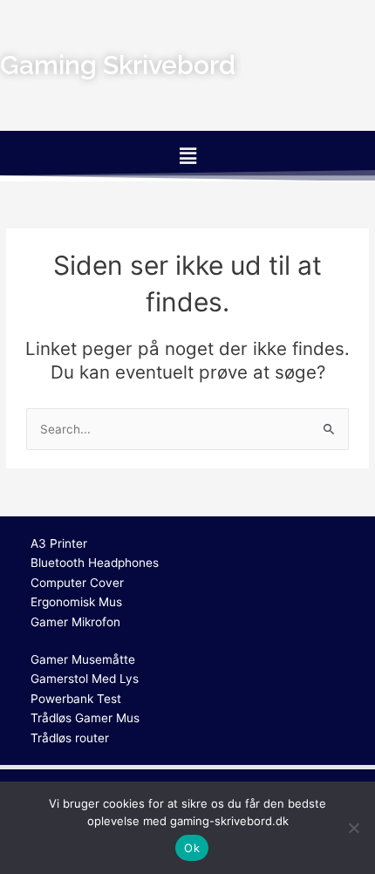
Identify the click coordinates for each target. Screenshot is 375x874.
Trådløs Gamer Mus (85, 718)
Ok (192, 848)
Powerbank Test (76, 699)
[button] (187, 156)
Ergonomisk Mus (76, 602)
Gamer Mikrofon (75, 622)
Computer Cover (77, 583)
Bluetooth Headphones (95, 563)
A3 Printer (59, 543)
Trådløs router (70, 738)
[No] (353, 827)
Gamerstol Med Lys (85, 679)
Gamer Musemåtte (83, 659)
